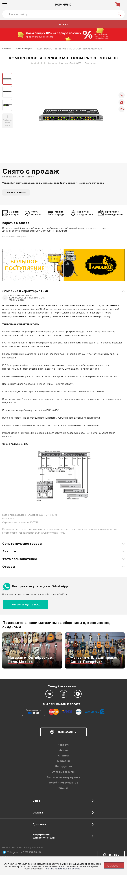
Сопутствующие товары (22, 544)
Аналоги (9, 551)
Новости (64, 744)
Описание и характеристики (25, 291)
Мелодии (63, 761)
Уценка (63, 788)
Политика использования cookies (62, 868)
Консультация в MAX (25, 604)
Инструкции (63, 766)
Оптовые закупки (63, 771)
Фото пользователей (19, 559)
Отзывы (8, 567)
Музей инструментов (63, 782)
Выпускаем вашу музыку (63, 777)
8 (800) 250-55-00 (33, 847)
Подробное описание (14, 236)
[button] (4, 650)
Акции (63, 750)
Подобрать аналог (15, 192)
